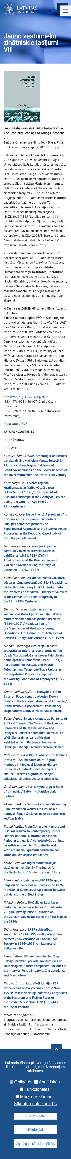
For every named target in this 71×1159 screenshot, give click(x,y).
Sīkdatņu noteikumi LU (35, 1103)
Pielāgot (35, 1129)
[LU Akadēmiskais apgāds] (19, 9)
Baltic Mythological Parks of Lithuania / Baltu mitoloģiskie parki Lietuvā (34, 791)
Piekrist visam (36, 1116)
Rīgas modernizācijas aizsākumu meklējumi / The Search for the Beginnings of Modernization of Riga (32, 867)
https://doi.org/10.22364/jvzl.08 (26, 397)
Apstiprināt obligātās (35, 1143)
